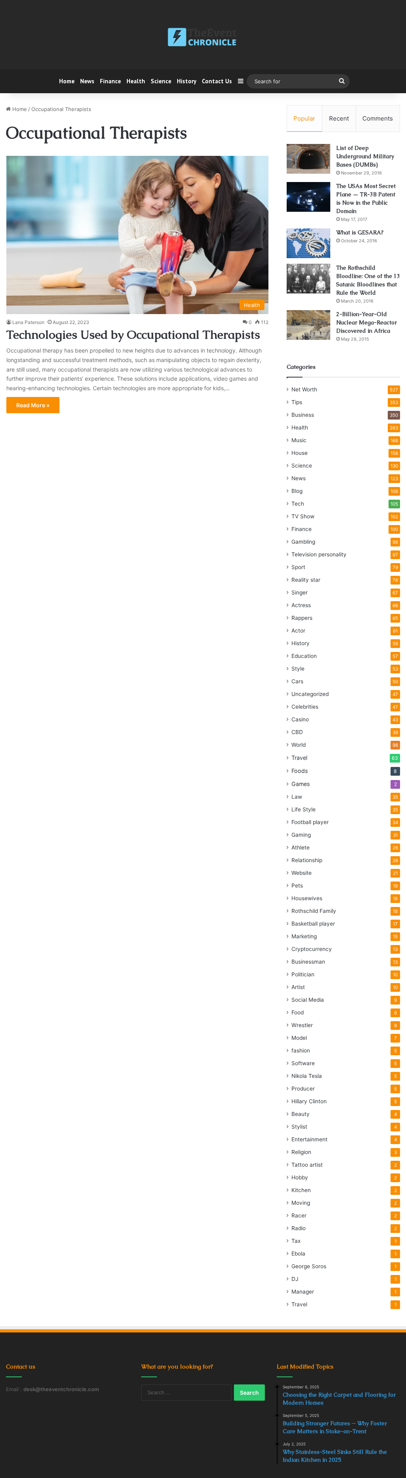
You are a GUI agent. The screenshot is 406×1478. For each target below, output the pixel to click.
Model (299, 1038)
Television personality (319, 554)
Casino (300, 719)
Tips (296, 402)
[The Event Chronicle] (202, 38)
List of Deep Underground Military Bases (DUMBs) (365, 156)
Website (301, 873)
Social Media (307, 1000)
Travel (299, 757)
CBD (297, 732)
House (299, 453)
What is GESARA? (359, 232)
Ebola (298, 1253)
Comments (377, 118)
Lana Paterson (28, 322)
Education (304, 656)
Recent (339, 118)
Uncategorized (310, 694)
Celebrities (304, 707)
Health (135, 81)
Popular (304, 118)
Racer (298, 1215)
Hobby (299, 1177)
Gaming (301, 835)
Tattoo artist (307, 1165)
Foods (299, 770)
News (87, 81)
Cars (297, 681)
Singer (299, 592)
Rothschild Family (313, 911)
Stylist (299, 1126)
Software (303, 1063)
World (298, 745)
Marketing (304, 936)
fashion (300, 1050)
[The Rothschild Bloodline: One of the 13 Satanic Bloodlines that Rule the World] (308, 278)
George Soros (308, 1266)
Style (297, 668)
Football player (310, 822)
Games (300, 783)
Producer (303, 1088)
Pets (297, 885)
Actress (301, 605)
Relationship (306, 860)
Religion (301, 1152)
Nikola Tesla (306, 1076)
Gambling (303, 542)
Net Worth (304, 389)
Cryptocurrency (311, 949)
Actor (298, 630)
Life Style (303, 809)
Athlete (300, 847)
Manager (302, 1291)
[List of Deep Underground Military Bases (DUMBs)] (308, 159)
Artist (298, 987)
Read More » (33, 405)
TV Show (302, 516)
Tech (297, 503)
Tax (296, 1241)
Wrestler (302, 1025)
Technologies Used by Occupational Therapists (133, 334)
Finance (110, 81)
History (186, 81)
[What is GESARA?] (308, 243)
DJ (294, 1279)
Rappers (301, 618)
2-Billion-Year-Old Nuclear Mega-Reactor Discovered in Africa (366, 322)
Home (67, 81)
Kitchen (301, 1190)
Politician (302, 974)
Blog (297, 491)
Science (161, 81)
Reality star (305, 580)
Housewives (306, 898)
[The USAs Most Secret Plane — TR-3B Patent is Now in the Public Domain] (308, 197)
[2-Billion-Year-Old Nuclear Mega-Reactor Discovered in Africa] (308, 325)
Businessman (308, 961)
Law (296, 797)
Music (298, 440)
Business (302, 415)
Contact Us (217, 81)
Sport (298, 567)
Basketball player (313, 923)
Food (297, 1012)
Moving (300, 1203)
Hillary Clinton (309, 1101)
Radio (298, 1228)
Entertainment (309, 1139)
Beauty (300, 1114)
